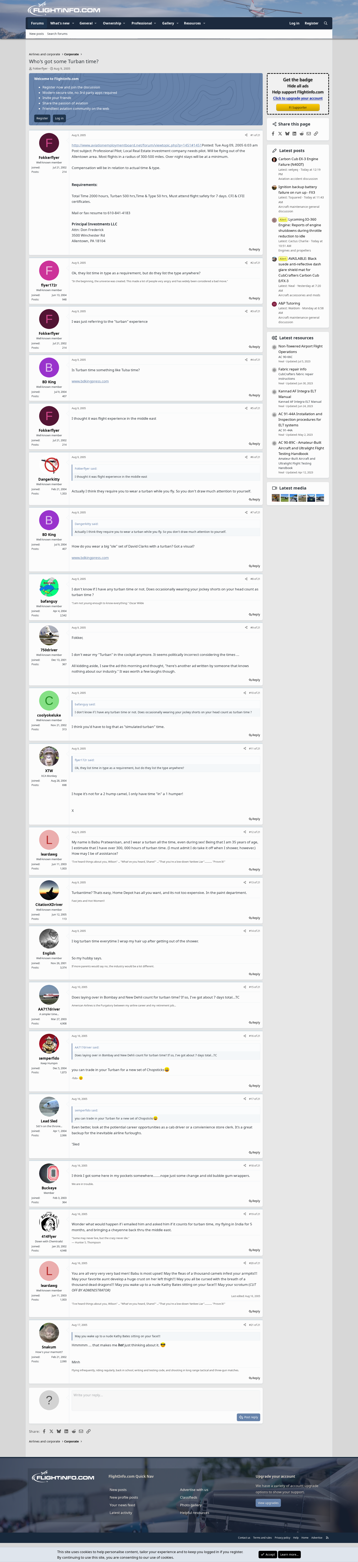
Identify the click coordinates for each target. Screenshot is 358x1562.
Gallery (168, 23)
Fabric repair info (292, 368)
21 (258, 135)
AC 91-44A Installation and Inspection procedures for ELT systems (300, 419)
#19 (251, 1214)
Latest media (292, 488)
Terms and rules (262, 1537)
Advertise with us (194, 1489)
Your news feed (122, 1505)
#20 (251, 1263)
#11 (251, 748)
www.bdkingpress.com (90, 381)
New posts (36, 34)
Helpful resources (194, 1512)
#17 (251, 1099)
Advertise (316, 1537)
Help (296, 1537)
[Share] (246, 135)
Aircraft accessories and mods (299, 295)
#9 (252, 627)
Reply (256, 249)
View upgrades (268, 1503)
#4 (252, 359)
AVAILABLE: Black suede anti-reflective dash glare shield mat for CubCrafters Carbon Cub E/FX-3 (299, 269)
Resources (192, 23)
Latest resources (296, 338)
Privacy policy (282, 1537)
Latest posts (292, 150)
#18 (251, 1165)
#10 (251, 693)
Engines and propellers (294, 250)
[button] (73, 23)
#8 (252, 579)
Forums (37, 23)
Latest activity (121, 1512)
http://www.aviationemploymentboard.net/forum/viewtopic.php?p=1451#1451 (137, 145)
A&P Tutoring (289, 303)
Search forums (57, 34)
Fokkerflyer (40, 68)
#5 (252, 408)
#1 (252, 135)
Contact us (244, 1537)
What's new (60, 23)
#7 (252, 512)
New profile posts (124, 1497)
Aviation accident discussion (298, 179)
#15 (251, 987)
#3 (252, 311)
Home (304, 1537)
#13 (251, 882)
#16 (251, 1036)
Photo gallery (191, 1505)
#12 (251, 832)
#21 (251, 1325)
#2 (252, 263)
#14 (251, 931)
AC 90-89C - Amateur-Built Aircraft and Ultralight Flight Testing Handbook (301, 448)
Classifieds (188, 1497)
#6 (252, 457)
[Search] (325, 23)
